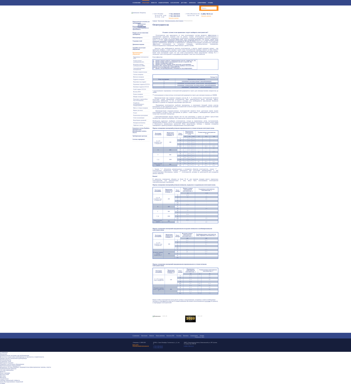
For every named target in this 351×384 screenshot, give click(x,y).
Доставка (184, 2)
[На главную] (139, 12)
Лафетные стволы (138, 125)
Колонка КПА (137, 91)
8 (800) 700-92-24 (207, 14)
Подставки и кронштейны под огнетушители (140, 99)
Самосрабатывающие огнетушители (139, 69)
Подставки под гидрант (139, 82)
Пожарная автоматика (139, 122)
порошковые (185, 81)
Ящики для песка (138, 110)
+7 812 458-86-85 (174, 14)
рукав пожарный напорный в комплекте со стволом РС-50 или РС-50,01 (185, 40)
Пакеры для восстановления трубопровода (140, 33)
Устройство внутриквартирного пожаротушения (138, 104)
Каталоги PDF (175, 2)
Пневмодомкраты (137, 37)
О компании (136, 2)
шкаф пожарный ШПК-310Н (173, 39)
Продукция (145, 2)
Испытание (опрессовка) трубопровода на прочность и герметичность (141, 28)
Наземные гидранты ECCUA (141, 87)
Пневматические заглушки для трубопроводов (141, 22)
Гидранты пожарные (138, 79)
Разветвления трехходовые (140, 115)
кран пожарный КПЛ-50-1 (192, 39)
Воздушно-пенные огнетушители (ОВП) (139, 65)
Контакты (192, 2)
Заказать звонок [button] (174, 18)
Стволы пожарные (138, 74)
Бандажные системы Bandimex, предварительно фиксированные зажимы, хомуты (141, 130)
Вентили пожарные (138, 77)
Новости (154, 2)
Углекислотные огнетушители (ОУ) (138, 61)
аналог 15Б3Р (209, 39)
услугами (208, 301)
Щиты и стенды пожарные (140, 108)
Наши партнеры (163, 2)
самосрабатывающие (205, 81)
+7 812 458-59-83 (174, 16)
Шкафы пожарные (138, 96)
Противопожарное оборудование (138, 53)
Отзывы (210, 2)
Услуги (135, 113)
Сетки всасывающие (138, 118)
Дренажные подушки (138, 44)
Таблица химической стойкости (10, 380)
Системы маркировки (139, 139)
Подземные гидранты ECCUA (141, 84)
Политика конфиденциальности (141, 346)
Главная (155, 20)
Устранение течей (137, 41)
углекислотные (200, 83)
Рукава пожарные (138, 94)
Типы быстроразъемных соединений (11, 382)
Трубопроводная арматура (140, 136)
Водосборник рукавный (139, 120)
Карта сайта (135, 344)
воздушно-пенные (194, 81)
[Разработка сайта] (211, 337)
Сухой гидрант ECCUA (139, 89)
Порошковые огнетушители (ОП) (140, 57)
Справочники (201, 2)
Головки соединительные (140, 72)
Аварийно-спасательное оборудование (139, 48)
